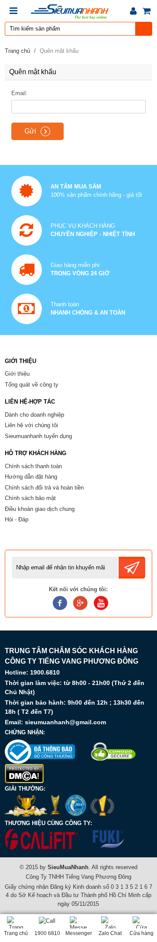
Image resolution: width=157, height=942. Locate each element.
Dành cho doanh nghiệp (34, 414)
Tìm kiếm (144, 28)
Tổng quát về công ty (31, 384)
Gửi (30, 131)
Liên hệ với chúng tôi (31, 425)
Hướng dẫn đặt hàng (31, 476)
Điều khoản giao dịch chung (40, 509)
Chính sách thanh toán (33, 466)
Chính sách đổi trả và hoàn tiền (44, 487)
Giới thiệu (17, 373)
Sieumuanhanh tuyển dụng (38, 436)
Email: (19, 93)
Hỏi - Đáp (16, 519)
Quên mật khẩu (59, 51)
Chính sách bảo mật (30, 498)
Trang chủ (17, 51)
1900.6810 (45, 672)
